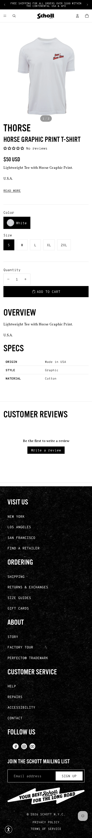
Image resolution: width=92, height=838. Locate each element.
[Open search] (14, 16)
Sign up (69, 776)
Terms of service (46, 828)
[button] (14, 148)
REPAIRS (14, 696)
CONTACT (14, 718)
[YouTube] (32, 746)
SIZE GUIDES (19, 597)
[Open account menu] (77, 16)
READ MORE (12, 190)
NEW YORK (16, 516)
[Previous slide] (4, 4)
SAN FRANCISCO (21, 537)
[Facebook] (15, 746)
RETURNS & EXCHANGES (27, 587)
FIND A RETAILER (23, 548)
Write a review (46, 450)
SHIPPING (16, 576)
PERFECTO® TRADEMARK (27, 657)
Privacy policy (46, 822)
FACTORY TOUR (20, 647)
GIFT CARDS (18, 608)
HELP (11, 686)
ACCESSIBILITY (21, 707)
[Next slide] (87, 4)
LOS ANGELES (19, 526)
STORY (12, 636)
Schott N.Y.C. (52, 814)
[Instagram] (24, 746)
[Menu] (5, 16)
